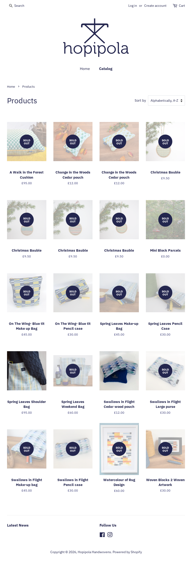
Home (85, 68)
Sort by (140, 100)
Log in (132, 5)
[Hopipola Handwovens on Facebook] (102, 535)
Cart (182, 5)
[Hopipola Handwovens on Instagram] (109, 535)
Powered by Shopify (127, 552)
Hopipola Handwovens (94, 552)
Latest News (18, 525)
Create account (155, 5)
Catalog (105, 68)
